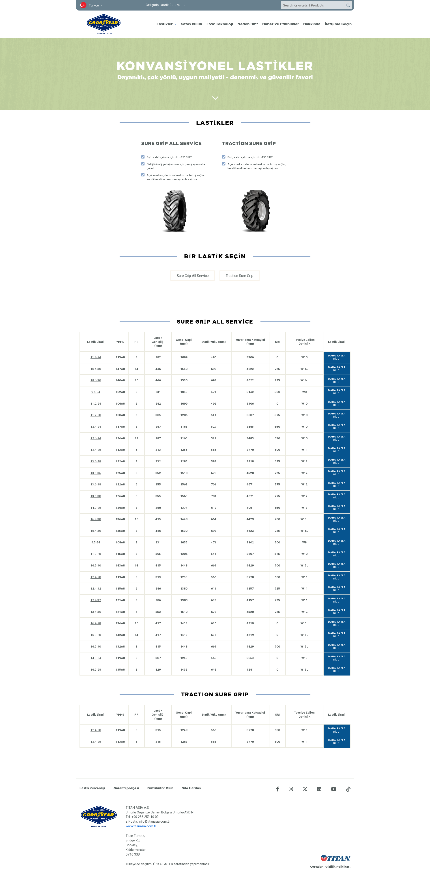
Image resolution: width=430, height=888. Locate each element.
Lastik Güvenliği (92, 788)
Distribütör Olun (160, 788)
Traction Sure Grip (239, 276)
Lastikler (165, 23)
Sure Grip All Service (193, 276)
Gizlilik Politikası (337, 866)
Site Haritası (192, 788)
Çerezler (316, 866)
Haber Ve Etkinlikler (280, 23)
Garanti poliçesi (126, 788)
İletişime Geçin (338, 23)
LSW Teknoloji (219, 23)
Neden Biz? (247, 23)
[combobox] (312, 5)
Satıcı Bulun (191, 23)
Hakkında (311, 23)
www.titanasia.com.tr (141, 826)
